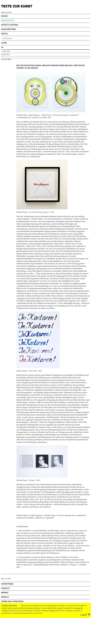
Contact (5, 588)
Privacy (5, 597)
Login (4, 43)
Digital (4, 34)
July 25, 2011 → (6, 54)
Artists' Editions (9, 25)
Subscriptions (8, 29)
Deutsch (9, 12)
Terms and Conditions (12, 601)
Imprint (4, 593)
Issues (4, 16)
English (3, 12)
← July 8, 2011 (5, 51)
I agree (83, 615)
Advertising (7, 584)
